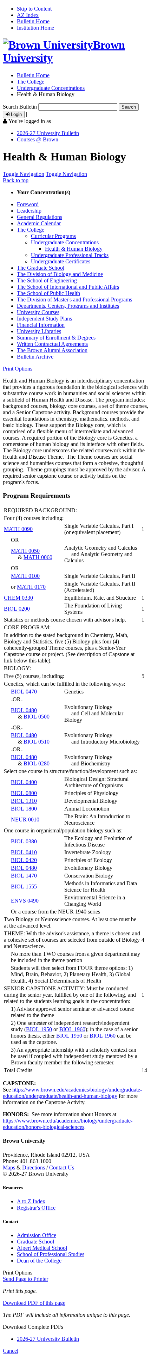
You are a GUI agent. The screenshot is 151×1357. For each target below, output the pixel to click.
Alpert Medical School (42, 1248)
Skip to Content (34, 9)
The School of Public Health (48, 293)
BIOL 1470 (24, 876)
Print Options (17, 369)
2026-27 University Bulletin (48, 133)
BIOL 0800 (24, 793)
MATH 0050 (25, 551)
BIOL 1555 (24, 887)
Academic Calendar (39, 223)
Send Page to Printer (25, 1279)
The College (30, 82)
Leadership (29, 211)
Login (15, 114)
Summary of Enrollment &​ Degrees (56, 338)
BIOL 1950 (39, 1029)
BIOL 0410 (24, 852)
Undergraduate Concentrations (51, 88)
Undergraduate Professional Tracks (70, 255)
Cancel (10, 1351)
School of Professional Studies (50, 1254)
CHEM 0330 (18, 598)
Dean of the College (39, 1261)
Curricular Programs (53, 236)
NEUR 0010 (25, 820)
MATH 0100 (25, 576)
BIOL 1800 (24, 809)
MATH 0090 (18, 529)
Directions (33, 1167)
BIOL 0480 (24, 710)
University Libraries (39, 331)
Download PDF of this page (34, 1303)
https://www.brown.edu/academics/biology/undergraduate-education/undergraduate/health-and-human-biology (72, 1093)
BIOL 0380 (24, 841)
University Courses (38, 312)
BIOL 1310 (24, 801)
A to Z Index (31, 1201)
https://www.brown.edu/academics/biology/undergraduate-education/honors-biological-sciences (67, 1124)
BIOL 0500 (37, 717)
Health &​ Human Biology (74, 249)
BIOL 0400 (24, 782)
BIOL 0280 (37, 763)
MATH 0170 (31, 587)
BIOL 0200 (17, 609)
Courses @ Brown (37, 139)
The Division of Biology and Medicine (60, 274)
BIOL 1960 (72, 1029)
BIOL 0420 (24, 860)
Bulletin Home (33, 21)
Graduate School (35, 1242)
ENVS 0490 (25, 901)
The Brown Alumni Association (52, 350)
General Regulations (39, 217)
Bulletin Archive (35, 357)
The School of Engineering (47, 280)
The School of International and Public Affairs (68, 287)
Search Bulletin (20, 107)
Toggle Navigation (23, 174)
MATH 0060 (38, 557)
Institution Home (35, 28)
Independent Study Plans (44, 319)
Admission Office (36, 1235)
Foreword (28, 204)
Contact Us (61, 1167)
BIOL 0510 (37, 742)
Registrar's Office (36, 1208)
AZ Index (28, 15)
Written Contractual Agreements (52, 344)
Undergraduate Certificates (60, 261)
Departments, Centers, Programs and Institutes (68, 306)
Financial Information (41, 325)
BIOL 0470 (24, 692)
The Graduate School (40, 268)
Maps (9, 1167)
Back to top (15, 180)
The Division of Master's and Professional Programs (74, 299)
